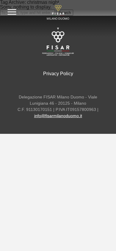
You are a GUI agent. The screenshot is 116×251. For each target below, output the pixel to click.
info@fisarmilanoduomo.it (58, 115)
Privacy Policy (58, 73)
